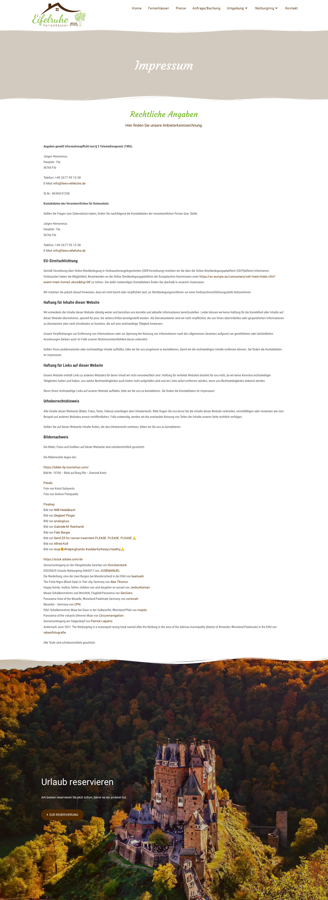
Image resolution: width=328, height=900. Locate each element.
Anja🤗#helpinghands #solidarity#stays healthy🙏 (89, 549)
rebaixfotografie (55, 632)
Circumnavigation (111, 615)
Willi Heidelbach (64, 510)
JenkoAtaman (140, 587)
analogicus (61, 521)
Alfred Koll (61, 543)
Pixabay (49, 504)
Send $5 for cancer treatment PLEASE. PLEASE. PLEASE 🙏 (95, 538)
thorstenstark (117, 565)
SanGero (126, 593)
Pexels (48, 483)
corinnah (132, 599)
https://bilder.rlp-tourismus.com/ (66, 467)
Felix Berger (62, 532)
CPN (77, 604)
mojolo (142, 610)
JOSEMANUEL (110, 570)
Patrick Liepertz (101, 621)
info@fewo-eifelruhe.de (69, 183)
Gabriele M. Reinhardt (69, 526)
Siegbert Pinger (64, 515)
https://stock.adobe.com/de (63, 559)
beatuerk (137, 576)
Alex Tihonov (119, 582)
